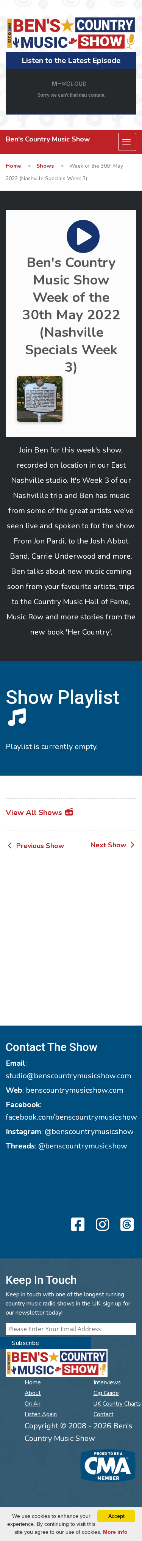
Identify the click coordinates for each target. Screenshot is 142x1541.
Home (13, 166)
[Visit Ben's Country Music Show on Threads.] (125, 1225)
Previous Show (39, 845)
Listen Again (41, 1414)
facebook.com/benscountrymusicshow (71, 1117)
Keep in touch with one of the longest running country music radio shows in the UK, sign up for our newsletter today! (68, 1303)
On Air (33, 1403)
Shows (45, 166)
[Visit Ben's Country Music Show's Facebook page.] (76, 1225)
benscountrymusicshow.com (74, 1090)
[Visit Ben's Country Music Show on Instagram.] (101, 1225)
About (33, 1393)
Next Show (109, 845)
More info (115, 1532)
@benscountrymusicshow (89, 1131)
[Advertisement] (71, 939)
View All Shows (35, 812)
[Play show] (71, 226)
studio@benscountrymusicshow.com (68, 1076)
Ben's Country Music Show (48, 139)
